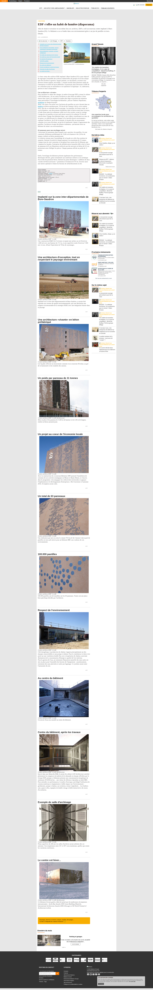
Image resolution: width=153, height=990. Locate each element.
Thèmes (41, 981)
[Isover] (76, 959)
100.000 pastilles (44, 61)
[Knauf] (97, 959)
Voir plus (103, 84)
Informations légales (69, 980)
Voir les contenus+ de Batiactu (46, 979)
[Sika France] (83, 959)
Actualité (4, 1)
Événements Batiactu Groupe (71, 978)
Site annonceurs (68, 982)
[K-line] (48, 959)
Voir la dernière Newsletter (45, 976)
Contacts (66, 971)
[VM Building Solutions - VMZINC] (69, 959)
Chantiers (68, 41)
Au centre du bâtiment (45, 65)
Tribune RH (95, 8)
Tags (45, 981)
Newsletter (150, 1)
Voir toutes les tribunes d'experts (103, 129)
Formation (27, 1)
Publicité (66, 973)
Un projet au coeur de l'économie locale (50, 57)
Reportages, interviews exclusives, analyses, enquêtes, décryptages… (56, 920)
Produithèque (13, 1)
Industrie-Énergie (82, 8)
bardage (40, 106)
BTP (40, 8)
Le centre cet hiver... (45, 71)
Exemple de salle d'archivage (47, 69)
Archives (41, 977)
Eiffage (50, 173)
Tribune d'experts (107, 8)
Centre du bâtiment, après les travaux (49, 67)
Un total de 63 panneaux (46, 59)
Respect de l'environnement (47, 63)
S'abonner (148, 4)
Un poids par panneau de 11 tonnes (49, 55)
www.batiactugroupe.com (93, 970)
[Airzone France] (62, 959)
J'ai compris (101, 983)
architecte (41, 102)
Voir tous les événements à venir (103, 278)
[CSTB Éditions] (90, 959)
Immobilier (70, 8)
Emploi (20, 1)
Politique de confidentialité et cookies (73, 984)
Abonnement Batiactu (69, 975)
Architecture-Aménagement (54, 8)
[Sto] (104, 959)
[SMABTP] (55, 959)
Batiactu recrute (68, 976)
